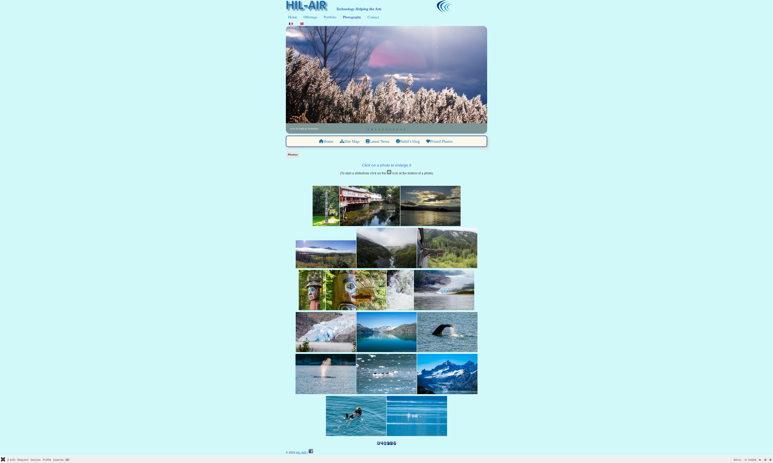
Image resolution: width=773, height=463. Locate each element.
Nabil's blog (410, 141)
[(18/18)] (417, 417)
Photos (293, 154)
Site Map (351, 141)
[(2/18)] (370, 206)
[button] (368, 129)
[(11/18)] (326, 333)
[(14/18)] (326, 375)
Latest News (379, 141)
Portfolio (330, 16)
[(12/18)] (387, 333)
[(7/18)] (312, 291)
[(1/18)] (326, 206)
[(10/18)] (444, 291)
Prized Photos (441, 141)
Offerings (310, 16)
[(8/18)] (356, 291)
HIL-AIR (301, 452)
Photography (352, 16)
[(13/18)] (447, 333)
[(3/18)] (430, 206)
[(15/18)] (386, 375)
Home (292, 16)
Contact (373, 16)
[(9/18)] (400, 291)
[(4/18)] (326, 255)
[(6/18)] (447, 249)
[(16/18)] (447, 375)
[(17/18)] (356, 417)
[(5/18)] (387, 249)
